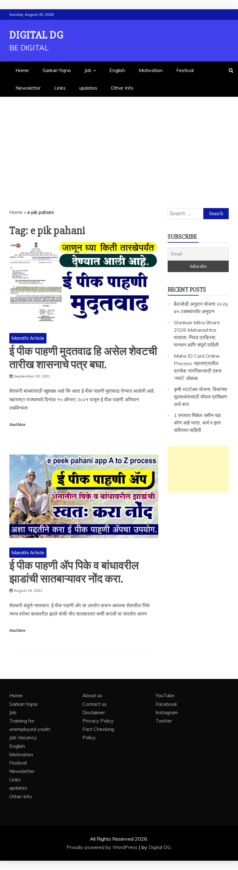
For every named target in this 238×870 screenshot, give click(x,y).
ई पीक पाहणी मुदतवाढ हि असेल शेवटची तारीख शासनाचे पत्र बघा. (83, 358)
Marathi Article (27, 338)
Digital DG (36, 35)
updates (88, 88)
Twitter (164, 721)
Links (60, 88)
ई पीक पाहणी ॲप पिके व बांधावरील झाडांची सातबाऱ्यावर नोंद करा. (74, 572)
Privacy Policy (98, 721)
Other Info (122, 88)
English (117, 70)
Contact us (94, 704)
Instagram (167, 712)
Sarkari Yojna (56, 70)
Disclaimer (93, 712)
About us (92, 695)
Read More (17, 424)
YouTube (165, 695)
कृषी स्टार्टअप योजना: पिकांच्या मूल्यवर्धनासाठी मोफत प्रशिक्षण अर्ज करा (200, 396)
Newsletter (28, 88)
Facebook (166, 704)
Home (22, 70)
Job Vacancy (23, 737)
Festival (185, 70)
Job (87, 70)
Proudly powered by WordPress (103, 847)
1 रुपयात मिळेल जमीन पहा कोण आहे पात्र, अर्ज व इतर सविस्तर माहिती (197, 422)
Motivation (151, 70)
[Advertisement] (119, 143)
